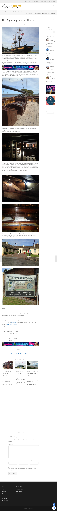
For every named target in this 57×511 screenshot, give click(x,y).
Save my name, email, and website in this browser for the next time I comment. (22, 469)
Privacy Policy (5, 500)
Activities (18, 496)
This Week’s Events (20, 489)
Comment (10, 444)
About (48, 1)
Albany (11, 11)
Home (26, 1)
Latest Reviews (19, 491)
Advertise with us (6, 496)
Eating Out (18, 493)
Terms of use (5, 498)
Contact (53, 1)
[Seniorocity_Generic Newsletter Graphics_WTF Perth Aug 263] (50, 100)
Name (9, 461)
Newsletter (36, 1)
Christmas (13, 322)
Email (20, 461)
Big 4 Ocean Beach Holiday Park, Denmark (7, 373)
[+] (8, 365)
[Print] (50, 89)
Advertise (31, 1)
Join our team (43, 1)
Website (31, 461)
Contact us (4, 491)
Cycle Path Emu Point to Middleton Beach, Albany (32, 373)
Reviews (7, 11)
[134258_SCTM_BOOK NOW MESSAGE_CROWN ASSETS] (20, 67)
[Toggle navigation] (53, 5)
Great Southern (20, 24)
